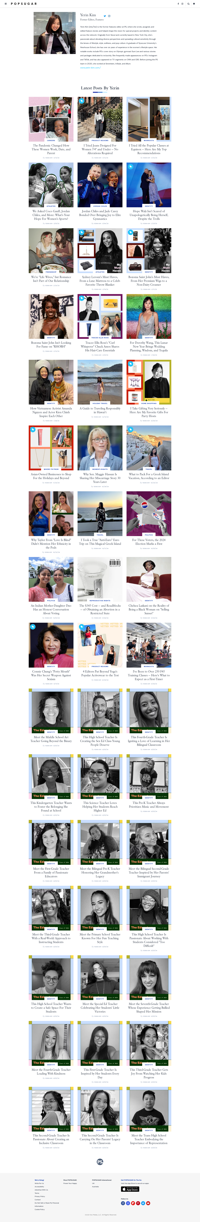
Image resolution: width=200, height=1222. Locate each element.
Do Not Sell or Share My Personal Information (47, 1204)
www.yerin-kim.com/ (90, 67)
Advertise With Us (41, 1190)
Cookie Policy (40, 1209)
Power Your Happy (70, 1183)
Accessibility (39, 1187)
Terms (37, 1193)
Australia (95, 1187)
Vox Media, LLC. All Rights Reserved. (103, 1215)
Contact (38, 1200)
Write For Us (39, 1183)
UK (93, 1183)
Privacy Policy (40, 1196)
